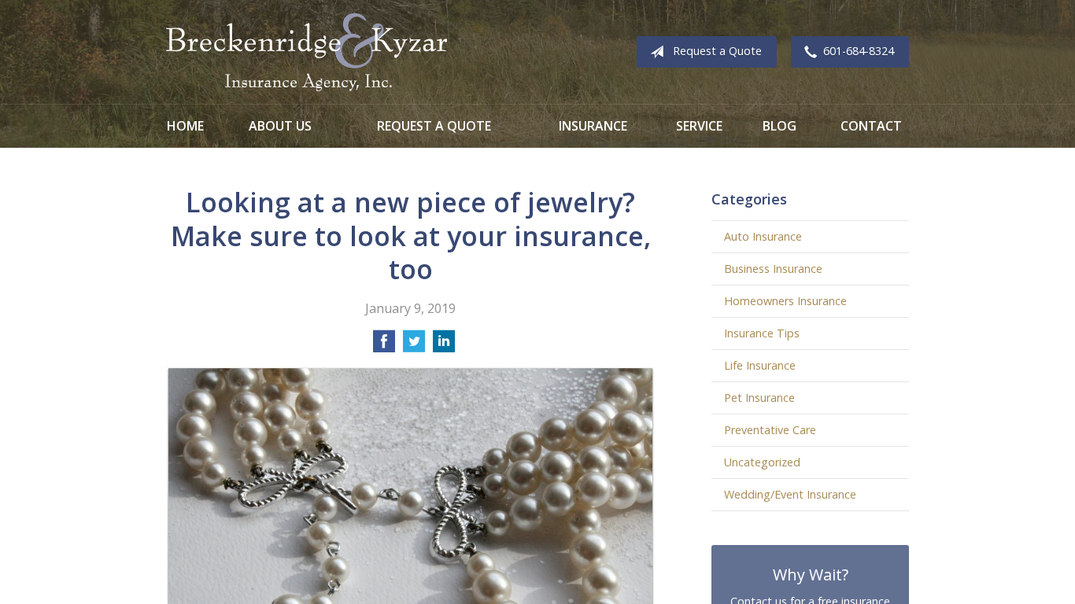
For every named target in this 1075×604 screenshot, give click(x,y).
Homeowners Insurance (785, 300)
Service (699, 125)
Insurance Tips (762, 333)
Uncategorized (762, 462)
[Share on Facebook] (384, 346)
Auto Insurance (763, 236)
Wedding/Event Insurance (790, 494)
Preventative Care (770, 429)
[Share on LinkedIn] (444, 346)
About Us (280, 125)
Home (185, 125)
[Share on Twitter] (414, 346)
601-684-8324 (858, 50)
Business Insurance (773, 268)
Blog (779, 125)
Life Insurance (760, 365)
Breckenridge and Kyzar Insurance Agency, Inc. (306, 52)
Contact (871, 125)
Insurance (593, 125)
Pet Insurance (759, 397)
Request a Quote (717, 50)
